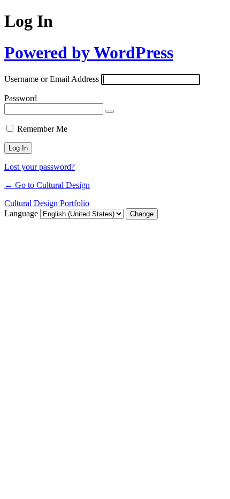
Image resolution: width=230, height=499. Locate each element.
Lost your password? (39, 166)
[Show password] (109, 111)
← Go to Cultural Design (47, 185)
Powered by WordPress (88, 52)
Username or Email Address (51, 79)
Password (20, 98)
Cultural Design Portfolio (46, 203)
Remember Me (42, 128)
